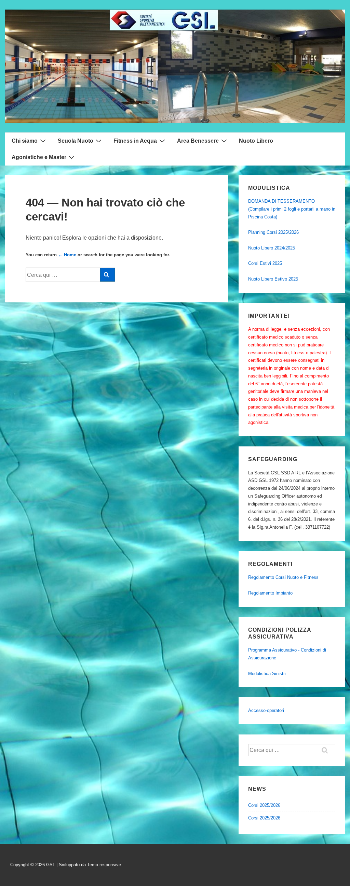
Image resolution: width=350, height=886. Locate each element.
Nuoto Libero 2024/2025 (271, 248)
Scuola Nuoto (75, 141)
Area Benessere (198, 141)
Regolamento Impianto (270, 593)
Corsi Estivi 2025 (265, 263)
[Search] (107, 275)
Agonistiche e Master (39, 157)
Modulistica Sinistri (267, 673)
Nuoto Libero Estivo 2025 (273, 279)
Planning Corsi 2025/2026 (273, 232)
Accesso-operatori (266, 710)
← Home (67, 254)
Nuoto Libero (256, 141)
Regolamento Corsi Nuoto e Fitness (283, 577)
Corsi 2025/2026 (264, 805)
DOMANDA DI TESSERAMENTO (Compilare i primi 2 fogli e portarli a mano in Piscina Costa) (291, 209)
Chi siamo (25, 141)
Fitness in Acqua (135, 141)
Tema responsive (104, 864)
